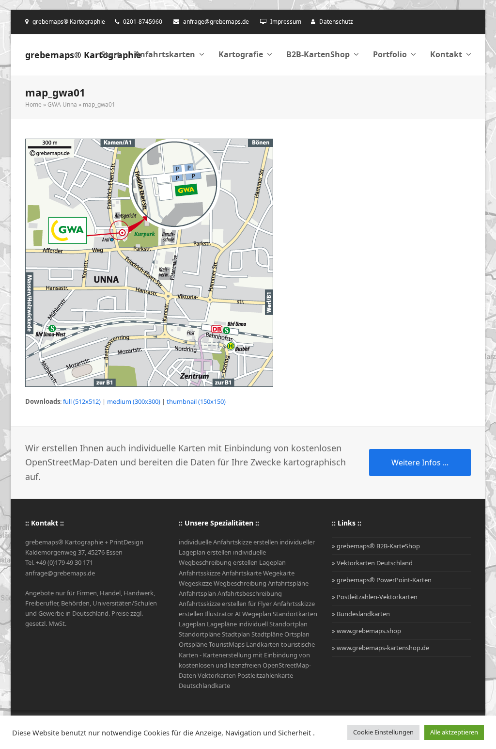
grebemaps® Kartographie (83, 55)
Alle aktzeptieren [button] (454, 732)
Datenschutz (336, 21)
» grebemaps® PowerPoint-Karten (382, 579)
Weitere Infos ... (420, 462)
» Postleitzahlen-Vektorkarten (375, 596)
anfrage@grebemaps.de (216, 21)
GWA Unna (62, 104)
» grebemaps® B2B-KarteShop (376, 546)
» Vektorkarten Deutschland (372, 562)
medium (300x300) (133, 401)
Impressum (285, 21)
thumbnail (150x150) (196, 401)
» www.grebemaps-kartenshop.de (380, 647)
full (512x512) (82, 401)
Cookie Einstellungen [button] (383, 732)
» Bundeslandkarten (361, 613)
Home (33, 104)
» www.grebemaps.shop (366, 630)
